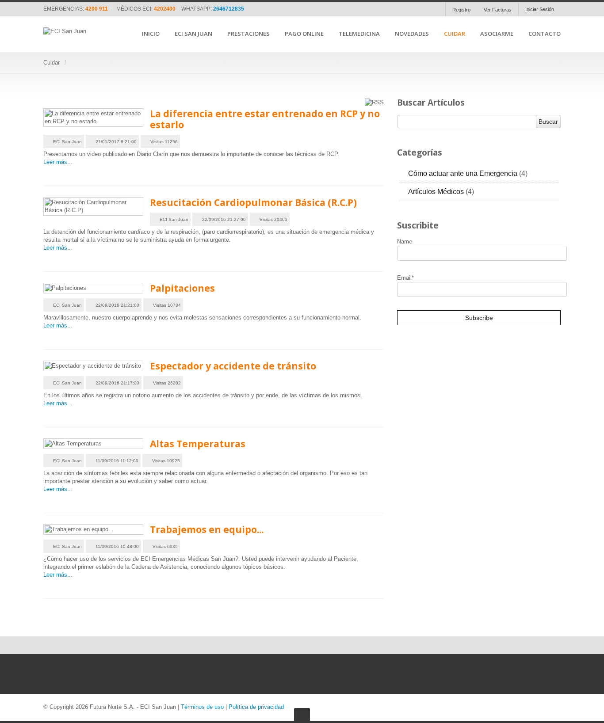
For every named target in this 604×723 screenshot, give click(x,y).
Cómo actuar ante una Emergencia (468, 173)
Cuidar (454, 34)
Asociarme (496, 34)
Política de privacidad (256, 707)
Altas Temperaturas (197, 444)
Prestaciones (248, 34)
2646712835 (228, 9)
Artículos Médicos (441, 191)
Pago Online (304, 34)
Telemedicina (359, 34)
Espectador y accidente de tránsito (233, 366)
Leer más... (58, 162)
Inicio (151, 34)
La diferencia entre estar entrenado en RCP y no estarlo (265, 119)
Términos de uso (202, 707)
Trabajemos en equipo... (207, 529)
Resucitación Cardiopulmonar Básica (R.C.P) (253, 202)
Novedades (412, 34)
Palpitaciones (182, 288)
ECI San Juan (193, 34)
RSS (554, 171)
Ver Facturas (498, 9)
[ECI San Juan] (64, 31)
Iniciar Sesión (539, 9)
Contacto (544, 34)
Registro (461, 9)
